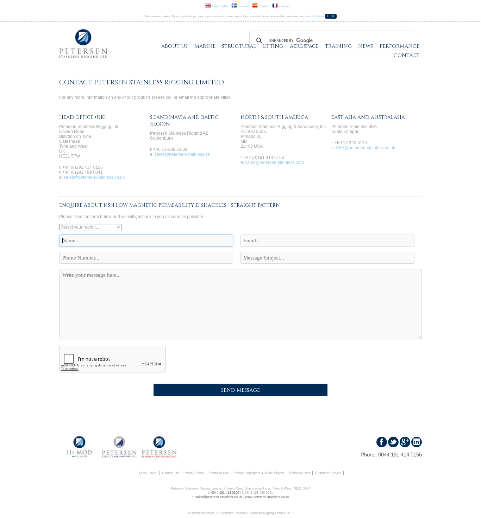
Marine (204, 46)
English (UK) (220, 6)
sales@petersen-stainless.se (182, 154)
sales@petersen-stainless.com (274, 162)
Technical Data (300, 473)
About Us (174, 46)
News (365, 46)
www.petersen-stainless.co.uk (267, 497)
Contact (406, 55)
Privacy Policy (193, 473)
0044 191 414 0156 (400, 455)
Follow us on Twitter (393, 442)
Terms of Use (219, 473)
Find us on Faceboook (381, 442)
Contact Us (170, 473)
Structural (239, 46)
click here (318, 16)
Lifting (272, 46)
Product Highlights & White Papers (258, 473)
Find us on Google (405, 442)
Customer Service (328, 473)
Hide (331, 16)
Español (264, 6)
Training (338, 46)
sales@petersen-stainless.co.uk (94, 177)
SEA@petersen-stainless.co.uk (365, 147)
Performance (399, 46)
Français (284, 6)
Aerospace (304, 46)
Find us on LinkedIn (416, 442)
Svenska (243, 6)
